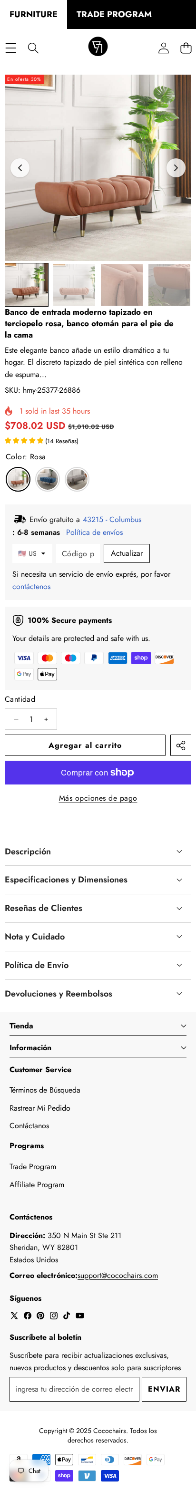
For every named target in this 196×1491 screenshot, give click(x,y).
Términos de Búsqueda (45, 1089)
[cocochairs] (98, 48)
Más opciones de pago (98, 798)
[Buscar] (33, 47)
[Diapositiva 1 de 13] (27, 285)
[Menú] (10, 47)
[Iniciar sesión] (163, 47)
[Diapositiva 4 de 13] (169, 285)
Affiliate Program (37, 1184)
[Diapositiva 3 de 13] (122, 285)
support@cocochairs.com (118, 1275)
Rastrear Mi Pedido (40, 1108)
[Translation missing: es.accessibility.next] (176, 167)
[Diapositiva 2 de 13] (74, 285)
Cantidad (20, 699)
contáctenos (31, 586)
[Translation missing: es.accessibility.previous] (19, 167)
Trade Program (33, 1166)
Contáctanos (29, 1125)
